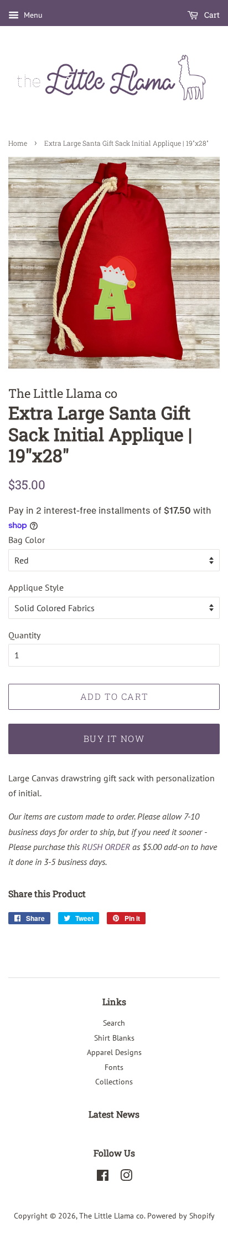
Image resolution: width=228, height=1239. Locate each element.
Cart (211, 14)
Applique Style (36, 587)
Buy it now (114, 738)
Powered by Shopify (181, 1216)
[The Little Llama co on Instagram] (126, 1177)
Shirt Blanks (114, 1038)
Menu (32, 15)
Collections (114, 1082)
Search (114, 1023)
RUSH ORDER (106, 846)
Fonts (114, 1067)
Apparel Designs (114, 1052)
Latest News (114, 1114)
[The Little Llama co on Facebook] (102, 1177)
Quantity (24, 635)
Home (17, 143)
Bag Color (26, 539)
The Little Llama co (111, 1216)
